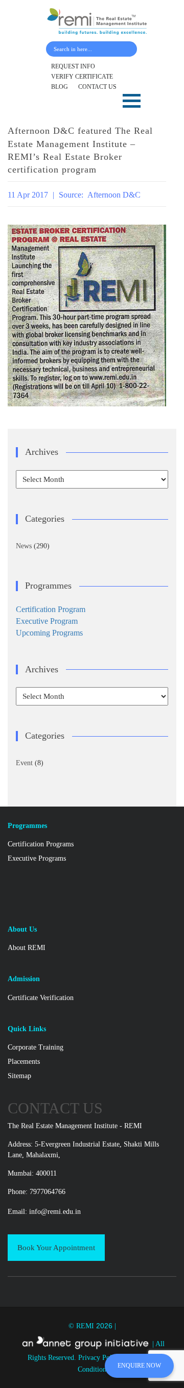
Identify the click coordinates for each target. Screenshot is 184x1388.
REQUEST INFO (73, 66)
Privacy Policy (100, 1357)
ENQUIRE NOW (139, 1365)
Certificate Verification (41, 998)
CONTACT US (97, 86)
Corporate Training (35, 1047)
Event (24, 763)
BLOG (59, 86)
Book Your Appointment (56, 1248)
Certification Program (50, 609)
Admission (24, 979)
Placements (24, 1061)
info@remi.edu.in (55, 1211)
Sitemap (19, 1076)
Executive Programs (37, 858)
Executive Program (47, 621)
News (24, 546)
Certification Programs (41, 844)
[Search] (127, 49)
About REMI (26, 948)
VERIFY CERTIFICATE (82, 76)
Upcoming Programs (49, 632)
